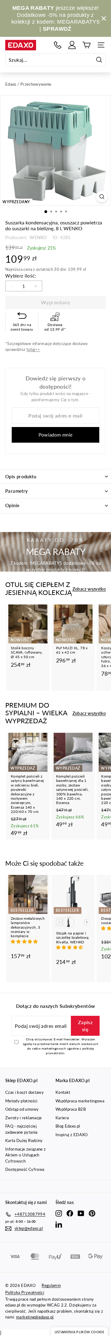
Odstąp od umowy (22, 1109)
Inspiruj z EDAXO (72, 1134)
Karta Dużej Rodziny (24, 1140)
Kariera (62, 1117)
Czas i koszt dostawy (24, 1092)
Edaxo (10, 84)
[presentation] (86, 922)
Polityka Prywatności (24, 1292)
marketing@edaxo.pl (34, 1317)
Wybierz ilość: (20, 275)
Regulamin (51, 1285)
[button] (25, 941)
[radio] (68, 922)
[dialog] (79, 1331)
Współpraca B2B (71, 1109)
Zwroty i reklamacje (23, 1117)
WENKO (38, 237)
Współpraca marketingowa (80, 1100)
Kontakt (63, 1092)
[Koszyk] (86, 45)
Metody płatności (21, 1100)
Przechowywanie (35, 84)
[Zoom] (102, 196)
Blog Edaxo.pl (68, 1126)
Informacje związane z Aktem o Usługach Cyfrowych (25, 1155)
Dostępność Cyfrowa (24, 1169)
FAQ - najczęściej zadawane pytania (21, 1129)
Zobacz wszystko (89, 589)
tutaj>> (33, 349)
